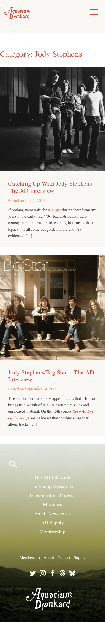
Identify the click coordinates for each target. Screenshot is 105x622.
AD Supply (52, 522)
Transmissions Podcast (52, 495)
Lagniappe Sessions (52, 486)
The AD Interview (52, 477)
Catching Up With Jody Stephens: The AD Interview (51, 187)
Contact (64, 557)
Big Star (54, 209)
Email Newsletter (52, 513)
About (49, 557)
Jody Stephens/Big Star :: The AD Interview (51, 375)
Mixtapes (52, 504)
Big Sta (49, 404)
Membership (52, 531)
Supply (79, 557)
